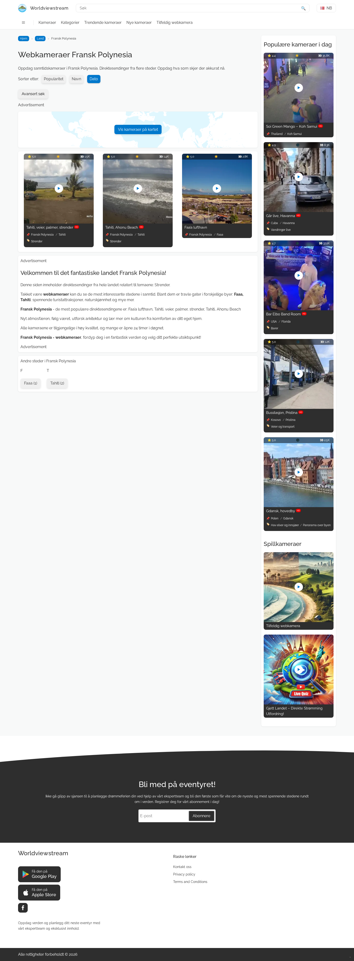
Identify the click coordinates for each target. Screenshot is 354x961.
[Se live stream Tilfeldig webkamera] (299, 620)
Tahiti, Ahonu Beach (124, 227)
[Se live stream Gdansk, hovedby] (299, 506)
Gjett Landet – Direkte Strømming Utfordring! (294, 711)
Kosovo (276, 420)
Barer (274, 328)
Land (40, 38)
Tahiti (62, 234)
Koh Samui (294, 134)
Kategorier (70, 22)
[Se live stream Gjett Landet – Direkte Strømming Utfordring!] (299, 703)
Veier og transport (283, 426)
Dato (94, 79)
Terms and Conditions (190, 882)
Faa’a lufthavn (195, 227)
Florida (286, 321)
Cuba (275, 223)
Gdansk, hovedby (283, 511)
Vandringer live (281, 230)
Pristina (290, 420)
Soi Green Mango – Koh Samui (294, 126)
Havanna (289, 223)
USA (274, 321)
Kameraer (47, 22)
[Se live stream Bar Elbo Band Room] (299, 309)
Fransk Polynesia (42, 234)
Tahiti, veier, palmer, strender (52, 227)
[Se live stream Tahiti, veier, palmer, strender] (59, 222)
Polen (275, 518)
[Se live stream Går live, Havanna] (299, 210)
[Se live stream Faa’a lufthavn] (217, 222)
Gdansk (288, 518)
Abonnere (201, 816)
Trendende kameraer (103, 22)
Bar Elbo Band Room (286, 314)
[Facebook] (23, 908)
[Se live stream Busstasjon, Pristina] (299, 407)
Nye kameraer (139, 22)
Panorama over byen (317, 525)
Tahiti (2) (57, 383)
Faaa (220, 234)
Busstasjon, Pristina (284, 413)
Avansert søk (33, 94)
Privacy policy (184, 874)
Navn (76, 79)
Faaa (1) (30, 383)
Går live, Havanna (283, 216)
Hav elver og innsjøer (285, 525)
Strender (36, 241)
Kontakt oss (182, 867)
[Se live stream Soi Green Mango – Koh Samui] (299, 121)
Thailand (277, 134)
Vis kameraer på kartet (138, 129)
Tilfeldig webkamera (175, 22)
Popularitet (53, 79)
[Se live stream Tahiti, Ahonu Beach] (138, 222)
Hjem (23, 38)
